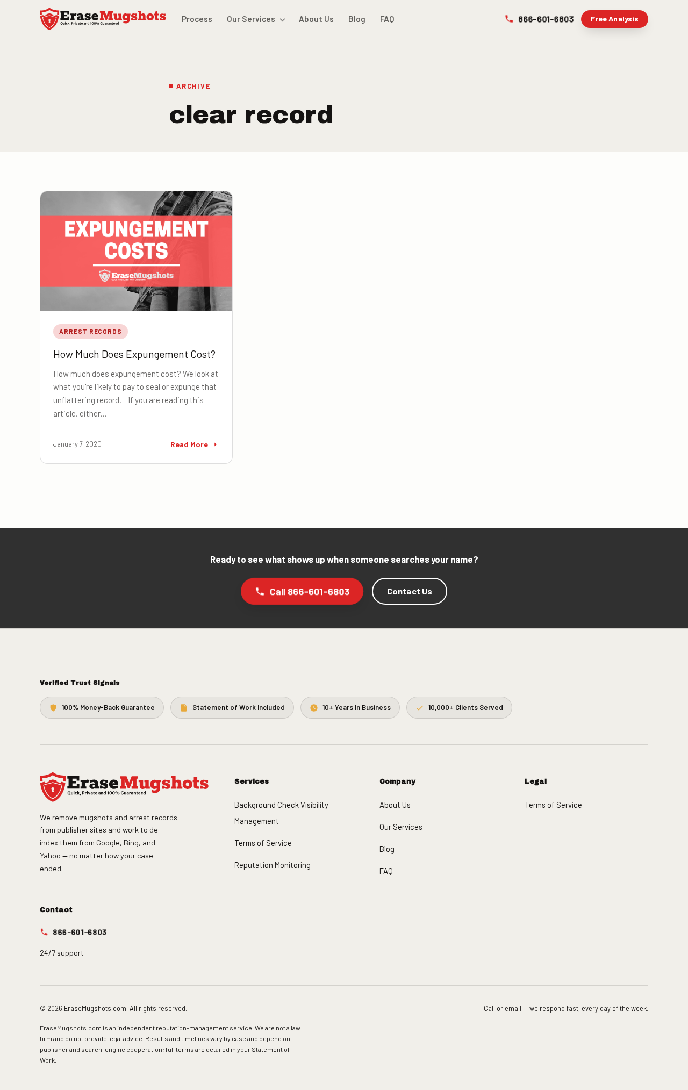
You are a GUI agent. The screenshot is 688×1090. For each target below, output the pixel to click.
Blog (357, 19)
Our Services (251, 19)
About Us (316, 19)
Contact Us (410, 591)
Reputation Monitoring (272, 865)
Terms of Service (263, 843)
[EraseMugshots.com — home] (103, 19)
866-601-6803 (546, 18)
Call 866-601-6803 (309, 591)
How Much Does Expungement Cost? (134, 354)
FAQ (387, 19)
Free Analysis (615, 18)
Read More (189, 444)
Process (197, 19)
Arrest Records (90, 331)
